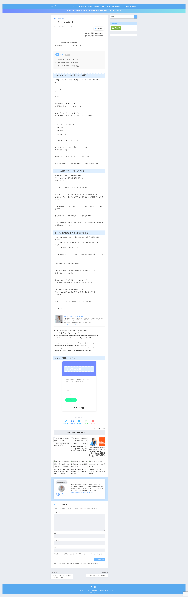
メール (56, 540)
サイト (56, 547)
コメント (57, 513)
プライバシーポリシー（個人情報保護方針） (87, 590)
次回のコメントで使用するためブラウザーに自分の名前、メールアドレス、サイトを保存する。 (79, 554)
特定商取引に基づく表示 (106, 590)
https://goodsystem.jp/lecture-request (73, 324)
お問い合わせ (97, 6)
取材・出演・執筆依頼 (108, 6)
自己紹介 (90, 6)
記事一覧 (83, 6)
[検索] (135, 16)
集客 (104, 428)
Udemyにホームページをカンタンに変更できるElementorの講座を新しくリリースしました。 (94, 10)
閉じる (67, 54)
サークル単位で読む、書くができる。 (68, 62)
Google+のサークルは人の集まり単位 (68, 59)
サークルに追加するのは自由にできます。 (69, 66)
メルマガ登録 (76, 6)
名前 (56, 533)
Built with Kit (79, 408)
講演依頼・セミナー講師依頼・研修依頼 (126, 6)
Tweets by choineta (116, 35)
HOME (95, 587)
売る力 (53, 6)
